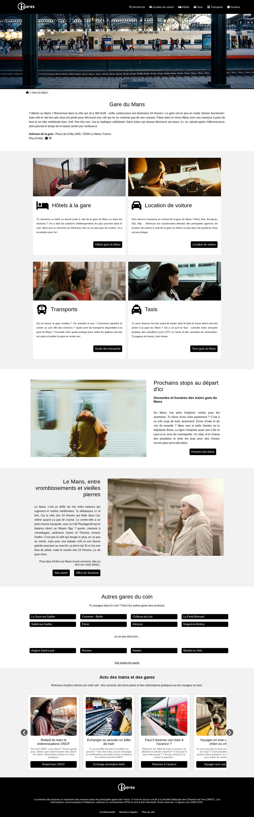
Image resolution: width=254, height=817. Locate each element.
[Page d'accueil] (27, 92)
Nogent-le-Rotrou (194, 624)
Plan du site (148, 812)
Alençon (138, 624)
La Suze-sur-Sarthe (43, 616)
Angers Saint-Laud (42, 650)
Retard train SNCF (53, 764)
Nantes (137, 650)
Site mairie (61, 572)
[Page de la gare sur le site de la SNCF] (46, 138)
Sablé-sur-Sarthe (41, 624)
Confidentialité (107, 812)
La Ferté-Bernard (193, 616)
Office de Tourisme (87, 572)
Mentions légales (128, 812)
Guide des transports (107, 348)
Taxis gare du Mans (204, 348)
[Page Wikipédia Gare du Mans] (50, 138)
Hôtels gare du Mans (107, 244)
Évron (85, 624)
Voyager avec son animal (219, 764)
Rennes (87, 650)
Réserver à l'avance (164, 764)
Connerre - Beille (92, 616)
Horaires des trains (202, 451)
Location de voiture (204, 244)
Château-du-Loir (143, 616)
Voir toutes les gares (127, 662)
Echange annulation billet (109, 764)
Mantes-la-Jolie (192, 650)
